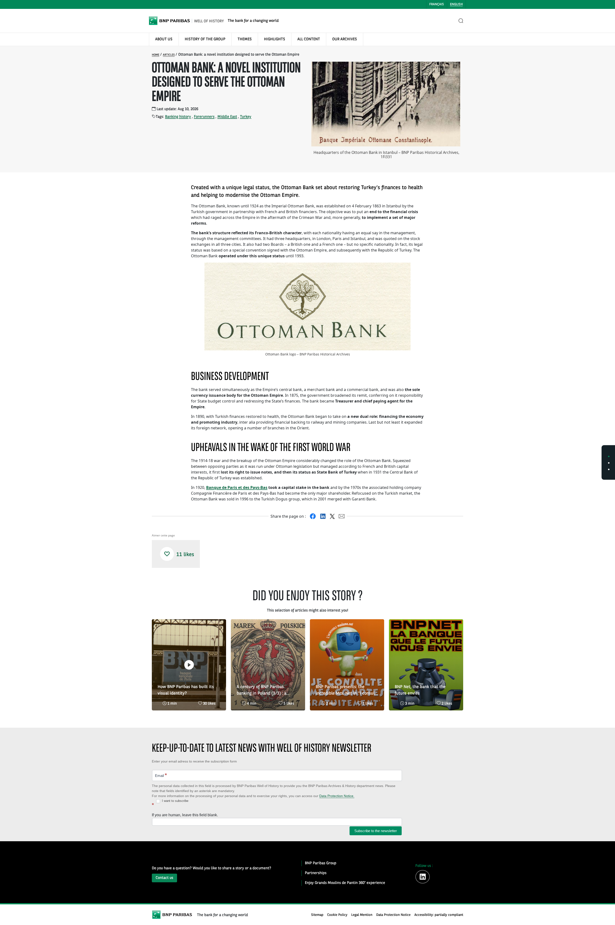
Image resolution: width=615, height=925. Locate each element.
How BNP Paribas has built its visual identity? (186, 690)
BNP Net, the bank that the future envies (420, 690)
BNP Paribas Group (320, 863)
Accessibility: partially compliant (438, 915)
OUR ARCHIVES (344, 39)
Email (161, 775)
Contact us (164, 878)
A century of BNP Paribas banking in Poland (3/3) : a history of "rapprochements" (264, 691)
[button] (167, 554)
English (456, 4)
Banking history (178, 117)
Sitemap (317, 915)
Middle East (227, 117)
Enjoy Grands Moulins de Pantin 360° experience (345, 883)
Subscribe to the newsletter (375, 831)
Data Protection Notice (393, 915)
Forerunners (204, 117)
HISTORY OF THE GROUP (205, 39)
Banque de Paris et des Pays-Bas (236, 487)
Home (155, 55)
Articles (169, 55)
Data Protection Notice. (336, 796)
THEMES (245, 39)
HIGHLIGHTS (274, 39)
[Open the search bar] (461, 21)
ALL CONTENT (308, 39)
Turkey (245, 117)
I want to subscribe (174, 801)
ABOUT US (163, 39)
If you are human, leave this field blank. (185, 815)
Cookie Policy (337, 915)
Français (436, 4)
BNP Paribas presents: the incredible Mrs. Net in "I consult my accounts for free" (346, 691)
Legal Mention (361, 915)
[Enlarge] (404, 268)
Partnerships (315, 873)
